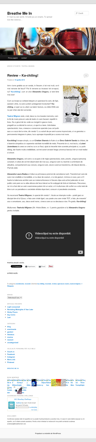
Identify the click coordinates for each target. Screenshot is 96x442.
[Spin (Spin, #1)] (24, 382)
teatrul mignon (75, 284)
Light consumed (13, 307)
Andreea (18, 403)
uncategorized (12, 342)
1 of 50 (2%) (33, 407)
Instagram (11, 357)
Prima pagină (13, 58)
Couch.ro (10, 351)
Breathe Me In (19, 13)
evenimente (20, 284)
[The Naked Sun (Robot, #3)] (48, 385)
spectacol (60, 284)
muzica (10, 337)
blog (9, 326)
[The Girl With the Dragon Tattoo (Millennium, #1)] (53, 386)
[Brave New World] (19, 393)
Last (8, 317)
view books (34, 410)
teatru (67, 284)
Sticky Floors (12, 312)
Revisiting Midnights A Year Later (20, 309)
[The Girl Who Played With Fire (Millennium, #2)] (58, 385)
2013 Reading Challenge (22, 399)
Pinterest (10, 362)
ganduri (10, 332)
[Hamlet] (34, 386)
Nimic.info (11, 359)
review (54, 284)
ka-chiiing (40, 284)
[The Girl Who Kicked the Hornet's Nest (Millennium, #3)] (63, 385)
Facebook (11, 354)
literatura (10, 334)
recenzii (27, 284)
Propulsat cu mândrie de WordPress (48, 433)
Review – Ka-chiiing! (22, 75)
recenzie (48, 284)
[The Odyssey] (43, 385)
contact (24, 58)
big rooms (11, 314)
